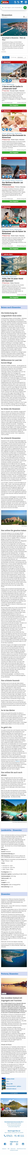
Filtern (6, 57)
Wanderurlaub (18, 133)
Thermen (4, 84)
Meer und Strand (6, 180)
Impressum (4, 1148)
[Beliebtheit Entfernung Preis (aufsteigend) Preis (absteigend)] (21, 57)
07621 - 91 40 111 (15, 1135)
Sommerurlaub (19, 180)
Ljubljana (17, 761)
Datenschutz (13, 1148)
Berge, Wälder (5, 229)
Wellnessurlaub (10, 84)
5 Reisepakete (4, 17)
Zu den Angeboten (14, 1093)
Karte (25, 17)
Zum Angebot (14, 105)
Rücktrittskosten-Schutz (21, 1148)
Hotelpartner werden (14, 1150)
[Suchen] (25, 7)
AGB (8, 1148)
